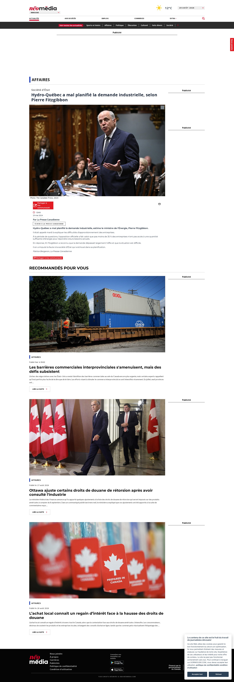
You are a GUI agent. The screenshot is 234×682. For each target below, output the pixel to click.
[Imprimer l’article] (159, 204)
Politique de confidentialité (63, 666)
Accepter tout (197, 674)
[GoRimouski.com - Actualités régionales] (43, 8)
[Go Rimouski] (38, 662)
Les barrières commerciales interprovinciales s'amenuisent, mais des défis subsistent (95, 369)
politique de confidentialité (207, 665)
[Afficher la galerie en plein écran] (162, 107)
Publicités (54, 663)
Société (169, 25)
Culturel (144, 25)
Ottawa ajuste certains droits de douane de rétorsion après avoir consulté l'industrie (91, 492)
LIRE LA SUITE (38, 389)
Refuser (219, 674)
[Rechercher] (203, 18)
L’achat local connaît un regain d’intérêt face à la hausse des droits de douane (96, 615)
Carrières (54, 660)
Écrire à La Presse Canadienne (49, 224)
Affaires (108, 25)
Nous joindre (56, 653)
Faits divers (157, 25)
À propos (54, 657)
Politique (120, 25)
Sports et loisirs (93, 25)
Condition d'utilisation (61, 669)
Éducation (132, 25)
